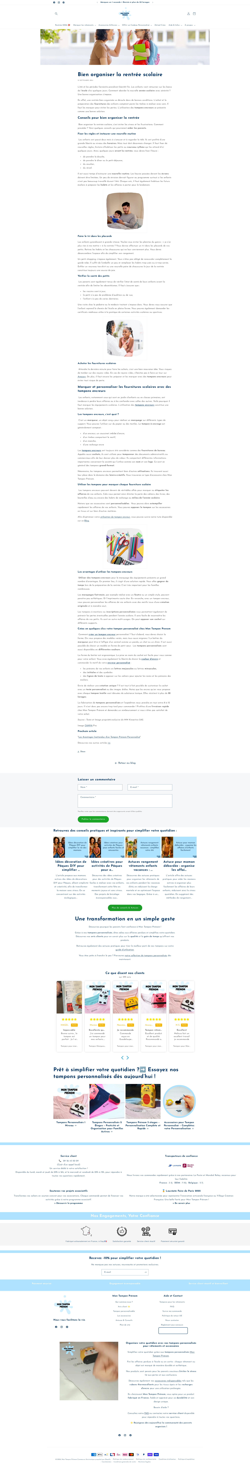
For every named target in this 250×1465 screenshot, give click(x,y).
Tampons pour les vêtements (172, 1302)
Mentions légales (144, 1462)
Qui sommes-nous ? (124, 1302)
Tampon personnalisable (124, 1311)
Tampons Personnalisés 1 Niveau (70, 1124)
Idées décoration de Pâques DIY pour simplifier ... (70, 866)
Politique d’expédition (186, 1459)
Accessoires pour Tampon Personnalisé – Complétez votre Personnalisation (179, 1125)
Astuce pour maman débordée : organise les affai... (179, 866)
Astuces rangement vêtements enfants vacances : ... (143, 866)
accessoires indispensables (168, 1381)
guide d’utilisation (125, 950)
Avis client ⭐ (124, 1307)
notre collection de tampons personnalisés (146, 956)
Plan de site (125, 1325)
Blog (86, 521)
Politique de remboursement (123, 1459)
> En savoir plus (181, 1203)
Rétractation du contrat (173, 1331)
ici (109, 743)
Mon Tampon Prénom (69, 1459)
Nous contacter (172, 1320)
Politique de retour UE (172, 1316)
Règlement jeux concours (172, 1325)
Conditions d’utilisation (167, 1459)
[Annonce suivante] (153, 2)
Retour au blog (127, 763)
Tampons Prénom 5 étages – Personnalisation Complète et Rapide (143, 1125)
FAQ (172, 1307)
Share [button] (82, 752)
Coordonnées (106, 1462)
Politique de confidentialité (146, 1459)
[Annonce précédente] (97, 2)
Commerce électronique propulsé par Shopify (93, 1459)
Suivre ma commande (172, 1311)
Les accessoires (124, 1316)
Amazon (82, 377)
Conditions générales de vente (125, 1462)
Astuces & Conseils (124, 1320)
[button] (56, 14)
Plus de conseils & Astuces (125, 908)
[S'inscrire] (145, 1272)
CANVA (89, 726)
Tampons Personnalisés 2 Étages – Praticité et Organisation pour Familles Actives (107, 1127)
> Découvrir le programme (68, 1203)
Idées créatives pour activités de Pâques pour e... (107, 866)
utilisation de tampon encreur (115, 517)
